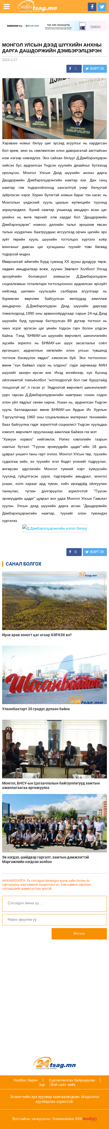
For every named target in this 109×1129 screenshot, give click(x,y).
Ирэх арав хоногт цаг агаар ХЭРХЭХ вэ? (37, 635)
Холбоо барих (25, 1080)
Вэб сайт (58, 1084)
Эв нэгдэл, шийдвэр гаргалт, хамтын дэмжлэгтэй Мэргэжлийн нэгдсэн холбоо (45, 859)
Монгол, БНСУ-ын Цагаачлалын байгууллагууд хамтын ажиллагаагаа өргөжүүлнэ (51, 785)
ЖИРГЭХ (96, 69)
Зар (42, 1084)
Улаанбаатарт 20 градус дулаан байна (36, 709)
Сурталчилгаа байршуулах (72, 1080)
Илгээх (79, 933)
